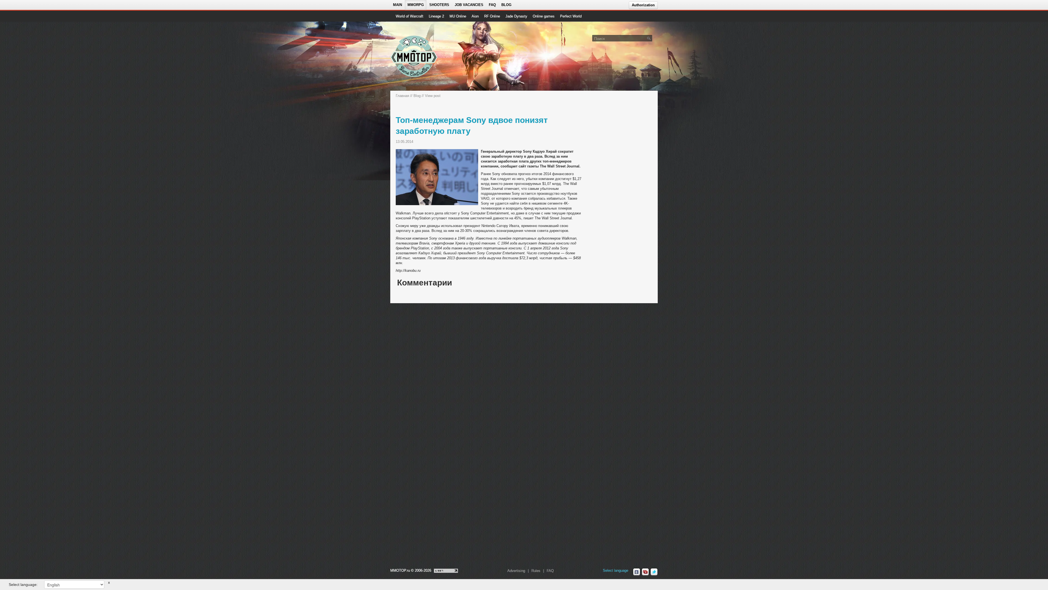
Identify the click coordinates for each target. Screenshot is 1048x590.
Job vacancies (469, 5)
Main (397, 5)
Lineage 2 (436, 16)
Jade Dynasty (516, 16)
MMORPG (415, 5)
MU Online (457, 16)
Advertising (516, 571)
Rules (535, 571)
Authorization (643, 5)
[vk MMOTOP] (636, 572)
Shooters (439, 5)
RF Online (492, 16)
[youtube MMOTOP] (645, 572)
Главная (402, 96)
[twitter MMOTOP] (654, 572)
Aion (475, 16)
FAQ (492, 5)
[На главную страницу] (414, 56)
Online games (544, 16)
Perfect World (571, 16)
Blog (506, 5)
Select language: (23, 584)
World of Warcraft (409, 16)
